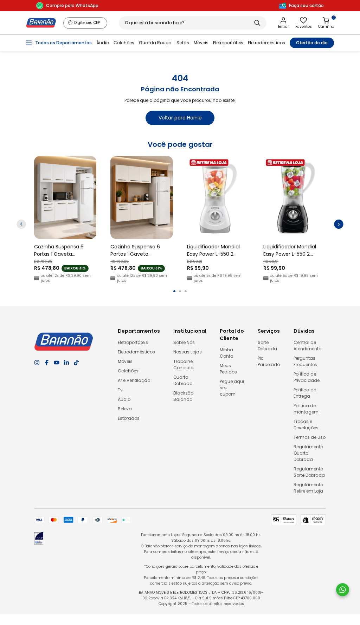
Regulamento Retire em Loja (308, 488)
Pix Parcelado (269, 361)
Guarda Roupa (155, 43)
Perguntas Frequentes (305, 361)
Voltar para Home (180, 117)
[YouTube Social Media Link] (56, 362)
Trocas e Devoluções (306, 424)
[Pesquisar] (257, 23)
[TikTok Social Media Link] (76, 362)
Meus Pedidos (228, 369)
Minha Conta (226, 353)
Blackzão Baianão (183, 396)
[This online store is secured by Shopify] (313, 519)
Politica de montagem (306, 409)
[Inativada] (38, 539)
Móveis (201, 43)
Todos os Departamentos (63, 43)
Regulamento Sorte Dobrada (309, 472)
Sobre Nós (184, 342)
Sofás (182, 43)
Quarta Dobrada (183, 380)
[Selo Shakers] (283, 519)
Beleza (125, 409)
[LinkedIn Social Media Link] (66, 362)
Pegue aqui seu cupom (232, 387)
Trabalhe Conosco (183, 364)
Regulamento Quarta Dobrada (308, 453)
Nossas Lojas (187, 352)
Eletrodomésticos (266, 43)
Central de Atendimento (307, 345)
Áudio (102, 43)
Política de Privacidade (307, 377)
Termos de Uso (310, 437)
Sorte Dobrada (267, 345)
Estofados (129, 418)
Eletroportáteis (228, 43)
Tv (120, 390)
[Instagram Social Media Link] (37, 362)
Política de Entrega (305, 393)
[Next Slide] (338, 224)
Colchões (124, 43)
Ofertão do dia (312, 43)
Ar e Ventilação (134, 380)
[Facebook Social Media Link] (47, 362)
